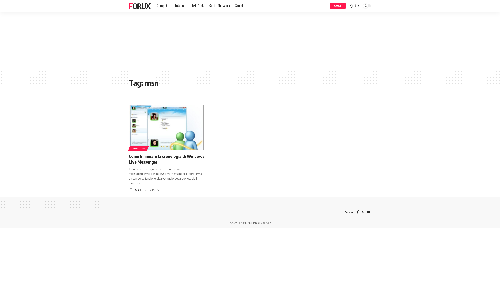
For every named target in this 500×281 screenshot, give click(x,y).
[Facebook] (358, 212)
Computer (138, 148)
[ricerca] (357, 6)
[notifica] (351, 6)
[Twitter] (362, 212)
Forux (139, 6)
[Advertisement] (250, 41)
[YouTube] (368, 212)
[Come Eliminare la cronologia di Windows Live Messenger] (166, 127)
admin (138, 189)
